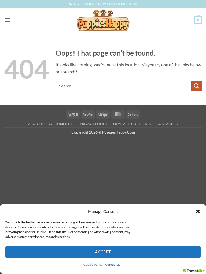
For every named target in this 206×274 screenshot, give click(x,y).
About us (36, 124)
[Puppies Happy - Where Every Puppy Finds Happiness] (103, 20)
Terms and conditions (132, 124)
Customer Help (63, 124)
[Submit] (196, 86)
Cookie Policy (92, 264)
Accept (103, 251)
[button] (198, 211)
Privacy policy (94, 124)
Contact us (112, 264)
